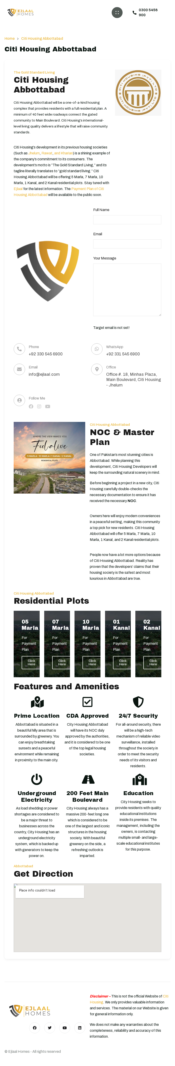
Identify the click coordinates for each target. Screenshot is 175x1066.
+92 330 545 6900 (46, 354)
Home (10, 38)
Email (97, 234)
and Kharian (63, 153)
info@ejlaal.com (44, 374)
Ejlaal (18, 189)
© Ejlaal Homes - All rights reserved (33, 1051)
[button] (117, 12)
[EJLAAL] (20, 12)
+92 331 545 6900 (123, 354)
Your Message (104, 258)
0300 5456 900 (148, 12)
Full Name (101, 210)
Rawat (46, 153)
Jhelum (34, 153)
